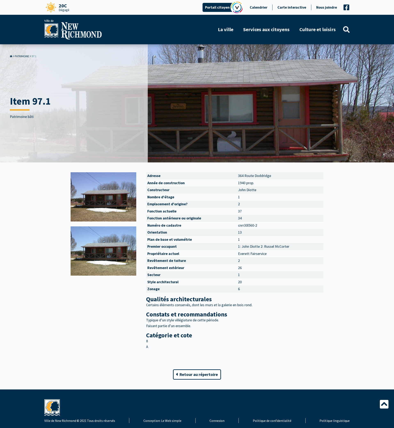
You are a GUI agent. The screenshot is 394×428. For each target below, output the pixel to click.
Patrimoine (22, 56)
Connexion (217, 421)
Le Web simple (171, 421)
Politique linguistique (335, 421)
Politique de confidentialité (272, 421)
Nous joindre (326, 7)
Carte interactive (291, 7)
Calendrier (258, 7)
